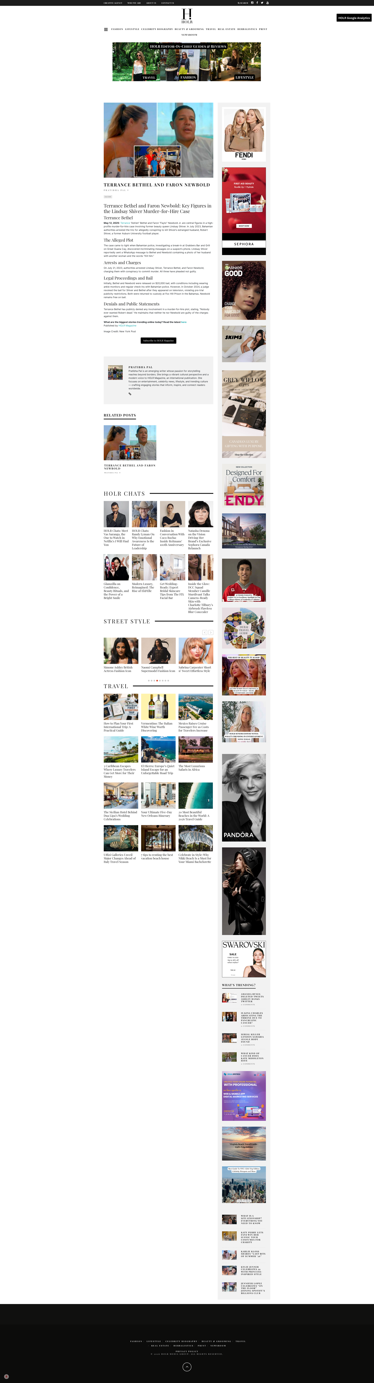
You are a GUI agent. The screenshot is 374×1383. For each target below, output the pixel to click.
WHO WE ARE (134, 3)
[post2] (244, 1095)
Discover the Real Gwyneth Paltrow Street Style (194, 671)
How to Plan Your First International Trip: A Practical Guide (118, 730)
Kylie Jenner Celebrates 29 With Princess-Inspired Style (251, 1270)
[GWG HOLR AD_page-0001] (244, 414)
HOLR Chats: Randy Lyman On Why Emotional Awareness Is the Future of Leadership (143, 539)
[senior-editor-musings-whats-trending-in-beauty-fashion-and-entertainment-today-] (244, 627)
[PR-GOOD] (244, 290)
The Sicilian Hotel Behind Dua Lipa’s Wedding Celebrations (120, 819)
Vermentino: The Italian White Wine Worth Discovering (156, 730)
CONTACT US (167, 3)
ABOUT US (151, 3)
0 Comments (248, 1004)
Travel (211, 29)
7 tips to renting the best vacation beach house (157, 859)
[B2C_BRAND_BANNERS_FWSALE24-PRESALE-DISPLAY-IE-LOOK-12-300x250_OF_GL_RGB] (244, 958)
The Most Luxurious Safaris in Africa (192, 771)
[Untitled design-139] (244, 797)
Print (263, 29)
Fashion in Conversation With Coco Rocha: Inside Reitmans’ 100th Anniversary (172, 537)
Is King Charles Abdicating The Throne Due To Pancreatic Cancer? (252, 1018)
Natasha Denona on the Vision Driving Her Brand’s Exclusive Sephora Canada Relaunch (199, 539)
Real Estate (227, 29)
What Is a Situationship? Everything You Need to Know (252, 1219)
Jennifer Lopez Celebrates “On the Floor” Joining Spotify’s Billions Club (253, 1288)
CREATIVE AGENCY (113, 3)
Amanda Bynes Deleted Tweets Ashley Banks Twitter (252, 998)
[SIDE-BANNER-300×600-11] (244, 890)
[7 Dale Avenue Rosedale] (244, 530)
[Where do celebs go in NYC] (244, 1184)
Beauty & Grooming (189, 29)
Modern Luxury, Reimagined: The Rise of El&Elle (143, 587)
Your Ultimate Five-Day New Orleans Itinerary (156, 817)
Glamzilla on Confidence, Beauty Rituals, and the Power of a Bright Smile (116, 591)
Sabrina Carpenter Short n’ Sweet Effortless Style (120, 669)
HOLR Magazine (127, 325)
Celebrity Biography (157, 29)
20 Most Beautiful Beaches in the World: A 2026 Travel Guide (194, 819)
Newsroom (189, 34)
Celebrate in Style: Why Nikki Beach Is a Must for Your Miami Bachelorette (195, 861)
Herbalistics (247, 29)
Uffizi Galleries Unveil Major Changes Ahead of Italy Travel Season (120, 861)
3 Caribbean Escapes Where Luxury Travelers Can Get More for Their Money (120, 775)
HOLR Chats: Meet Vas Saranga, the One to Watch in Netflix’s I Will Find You (116, 537)
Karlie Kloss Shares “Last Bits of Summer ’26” (253, 1254)
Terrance (125, 222)
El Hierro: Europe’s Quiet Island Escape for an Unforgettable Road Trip (157, 773)
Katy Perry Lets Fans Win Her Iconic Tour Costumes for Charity (252, 1237)
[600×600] (244, 485)
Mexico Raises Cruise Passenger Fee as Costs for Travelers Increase (194, 730)
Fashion (117, 29)
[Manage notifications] (6, 1376)
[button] (210, 632)
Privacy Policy (187, 1351)
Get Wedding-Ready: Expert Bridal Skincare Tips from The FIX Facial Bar (172, 591)
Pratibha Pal (115, 190)
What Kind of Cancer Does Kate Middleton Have (252, 1057)
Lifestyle (132, 29)
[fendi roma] (244, 134)
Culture (108, 197)
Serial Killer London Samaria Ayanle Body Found (252, 1038)
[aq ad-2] (244, 1143)
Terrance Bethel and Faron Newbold (130, 467)
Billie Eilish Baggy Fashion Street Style (158, 669)
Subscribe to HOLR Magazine (158, 340)
